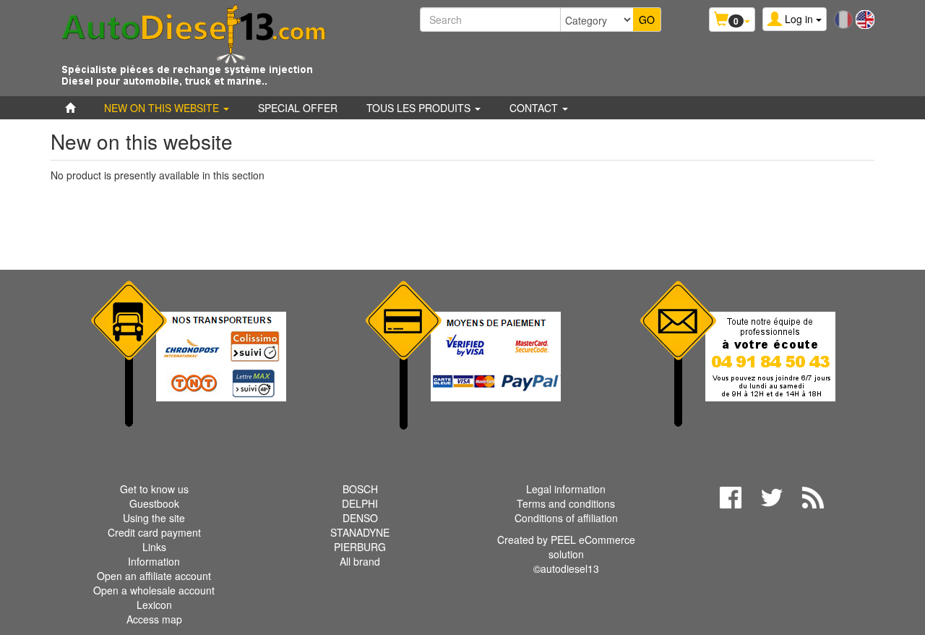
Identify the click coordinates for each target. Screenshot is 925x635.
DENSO (360, 518)
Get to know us (154, 489)
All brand (360, 561)
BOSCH (360, 489)
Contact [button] (535, 108)
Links (154, 547)
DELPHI (360, 503)
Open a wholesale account (154, 590)
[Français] (843, 18)
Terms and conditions (566, 503)
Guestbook (154, 503)
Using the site (154, 518)
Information (154, 561)
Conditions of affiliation (566, 518)
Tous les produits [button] (419, 108)
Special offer (297, 108)
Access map (154, 619)
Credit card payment (154, 532)
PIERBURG (360, 547)
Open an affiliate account (154, 575)
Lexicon (154, 604)
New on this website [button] (163, 108)
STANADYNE (360, 532)
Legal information (566, 489)
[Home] (70, 107)
